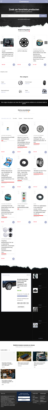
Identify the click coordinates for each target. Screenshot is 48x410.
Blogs (34, 399)
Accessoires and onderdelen (7, 49)
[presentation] (2, 42)
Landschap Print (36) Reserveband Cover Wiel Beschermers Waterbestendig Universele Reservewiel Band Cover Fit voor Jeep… (7, 210)
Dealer (3, 384)
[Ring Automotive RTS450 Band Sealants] (7, 129)
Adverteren (35, 402)
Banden (40, 274)
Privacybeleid (42, 396)
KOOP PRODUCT (14, 65)
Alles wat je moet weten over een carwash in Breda (39, 364)
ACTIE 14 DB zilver (7, 51)
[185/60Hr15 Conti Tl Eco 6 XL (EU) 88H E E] (40, 162)
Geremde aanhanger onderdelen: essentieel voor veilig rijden (7, 364)
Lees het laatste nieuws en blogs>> (24, 19)
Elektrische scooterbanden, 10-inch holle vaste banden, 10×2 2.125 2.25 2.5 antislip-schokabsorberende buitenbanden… (42, 297)
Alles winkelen (35, 397)
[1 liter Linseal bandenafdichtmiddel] (24, 197)
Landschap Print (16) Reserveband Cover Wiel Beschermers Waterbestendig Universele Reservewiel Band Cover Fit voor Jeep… (24, 56)
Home (34, 396)
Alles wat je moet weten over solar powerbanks (23, 363)
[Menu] (1, 1)
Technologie (20, 365)
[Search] (46, 1)
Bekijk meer (3, 83)
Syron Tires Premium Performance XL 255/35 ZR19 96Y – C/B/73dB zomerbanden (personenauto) (42, 314)
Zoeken (43, 15)
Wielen (34, 49)
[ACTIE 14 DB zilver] (8, 42)
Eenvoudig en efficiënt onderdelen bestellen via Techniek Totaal (7, 381)
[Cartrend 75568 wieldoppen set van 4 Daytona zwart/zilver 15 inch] (40, 129)
